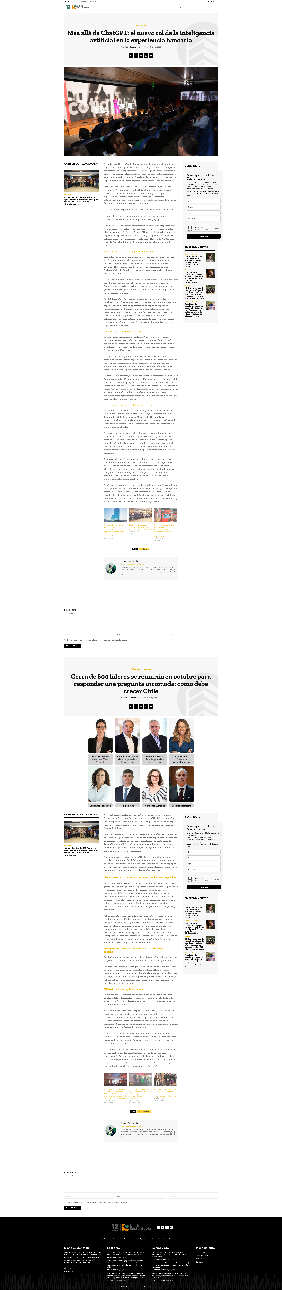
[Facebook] (208, 1)
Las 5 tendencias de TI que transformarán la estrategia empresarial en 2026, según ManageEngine (181, 596)
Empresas (67, 194)
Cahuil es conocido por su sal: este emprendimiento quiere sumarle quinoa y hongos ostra (193, 261)
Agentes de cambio (158, 1259)
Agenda (188, 285)
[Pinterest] (141, 55)
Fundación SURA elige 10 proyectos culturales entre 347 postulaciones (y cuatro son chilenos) (126, 1253)
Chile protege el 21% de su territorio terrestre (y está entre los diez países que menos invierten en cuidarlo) (171, 1265)
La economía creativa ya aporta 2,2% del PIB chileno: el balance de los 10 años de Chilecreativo (194, 277)
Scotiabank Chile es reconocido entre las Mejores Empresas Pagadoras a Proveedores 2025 (140, 527)
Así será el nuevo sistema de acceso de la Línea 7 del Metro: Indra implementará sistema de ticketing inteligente (101, 596)
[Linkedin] (151, 55)
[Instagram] (211, 1)
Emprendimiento (191, 254)
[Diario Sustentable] (112, 568)
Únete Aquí (203, 236)
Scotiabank (144, 549)
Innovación (141, 25)
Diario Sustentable (132, 47)
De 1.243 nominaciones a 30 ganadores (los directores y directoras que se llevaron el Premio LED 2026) (171, 1275)
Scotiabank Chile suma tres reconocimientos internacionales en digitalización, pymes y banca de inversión (114, 529)
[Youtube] (216, 1)
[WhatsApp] (146, 55)
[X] (213, 1)
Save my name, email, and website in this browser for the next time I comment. (97, 640)
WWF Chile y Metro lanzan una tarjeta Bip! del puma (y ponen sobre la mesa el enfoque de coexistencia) (169, 1254)
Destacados (111, 1257)
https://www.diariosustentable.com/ (132, 564)
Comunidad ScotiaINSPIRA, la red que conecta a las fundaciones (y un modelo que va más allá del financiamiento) (81, 200)
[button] (180, 7)
